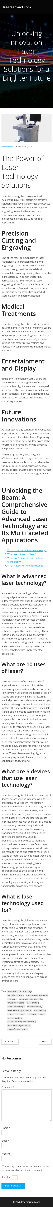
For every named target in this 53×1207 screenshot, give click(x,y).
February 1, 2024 (25, 146)
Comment (7, 1087)
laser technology (34, 1006)
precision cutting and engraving (21, 1021)
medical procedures (16, 1014)
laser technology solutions (19, 1010)
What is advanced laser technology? (27, 550)
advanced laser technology (20, 991)
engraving (12, 999)
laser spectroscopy (16, 1006)
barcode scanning (16, 995)
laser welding (40, 1010)
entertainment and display (31, 999)
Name (5, 1127)
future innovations (16, 1002)
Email (5, 1140)
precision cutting (15, 1018)
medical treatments (36, 1014)
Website (5, 1153)
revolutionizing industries (19, 1025)
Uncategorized (8, 146)
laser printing (33, 1002)
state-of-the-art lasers (17, 1029)
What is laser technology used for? (26, 565)
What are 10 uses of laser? (22, 554)
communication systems (37, 995)
